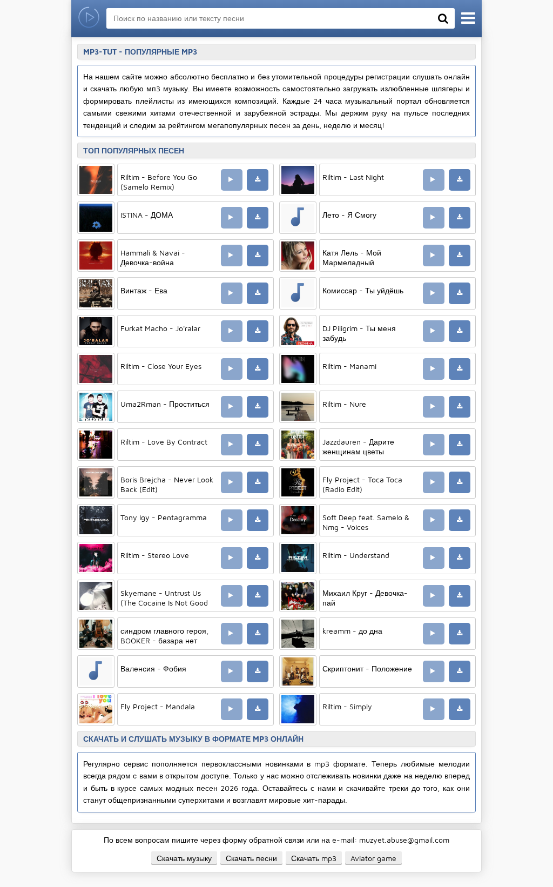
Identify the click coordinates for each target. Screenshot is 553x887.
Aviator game (373, 858)
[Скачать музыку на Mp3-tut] (89, 18)
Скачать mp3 (313, 858)
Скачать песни (251, 858)
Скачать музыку (184, 858)
